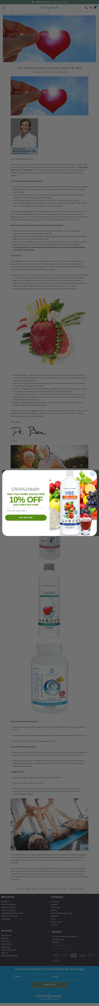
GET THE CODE (25, 518)
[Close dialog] (92, 473)
